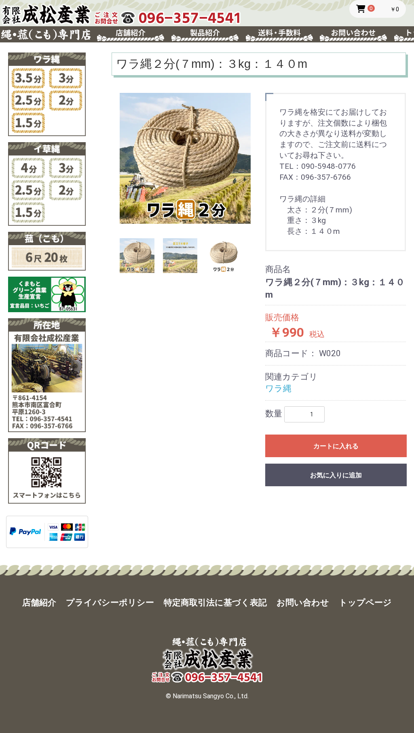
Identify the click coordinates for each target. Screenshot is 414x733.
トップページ (365, 602)
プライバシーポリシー (110, 602)
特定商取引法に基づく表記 (215, 602)
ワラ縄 (278, 388)
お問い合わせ (303, 602)
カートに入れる (336, 446)
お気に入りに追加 (336, 475)
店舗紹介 (39, 602)
